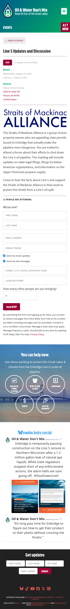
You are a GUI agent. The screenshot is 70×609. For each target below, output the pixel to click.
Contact (35, 599)
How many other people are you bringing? (30, 289)
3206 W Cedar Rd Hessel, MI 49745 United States (11, 95)
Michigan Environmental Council (39, 597)
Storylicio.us (60, 603)
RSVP (8, 62)
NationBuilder (37, 605)
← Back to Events (14, 40)
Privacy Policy (37, 334)
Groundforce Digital (41, 603)
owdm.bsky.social (37, 432)
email (17, 603)
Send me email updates (18, 255)
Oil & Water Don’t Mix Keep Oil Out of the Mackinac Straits (25, 10)
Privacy (59, 597)
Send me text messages (18, 261)
